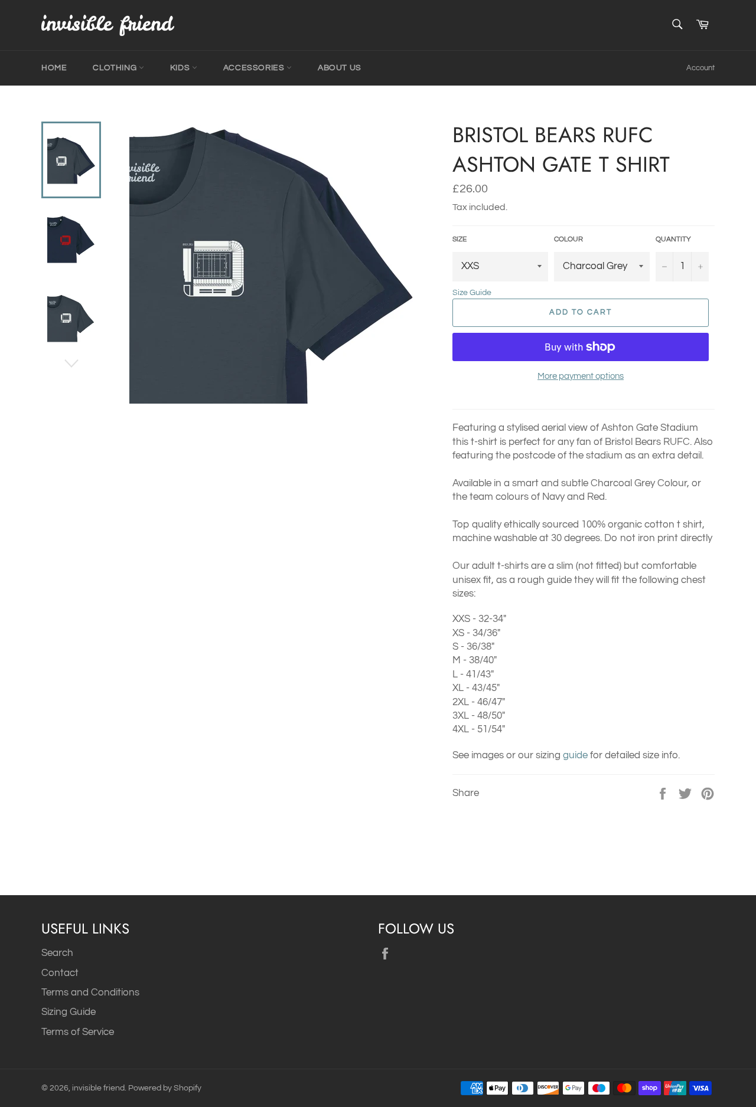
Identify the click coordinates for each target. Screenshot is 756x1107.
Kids (181, 68)
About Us (339, 68)
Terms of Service (77, 1032)
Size (459, 239)
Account (700, 68)
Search (57, 953)
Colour (568, 239)
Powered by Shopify (164, 1088)
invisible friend (98, 1088)
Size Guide (471, 293)
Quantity (673, 239)
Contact (60, 973)
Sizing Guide (68, 1012)
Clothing (115, 68)
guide (575, 755)
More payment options (580, 376)
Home (54, 68)
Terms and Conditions (90, 992)
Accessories (254, 68)
